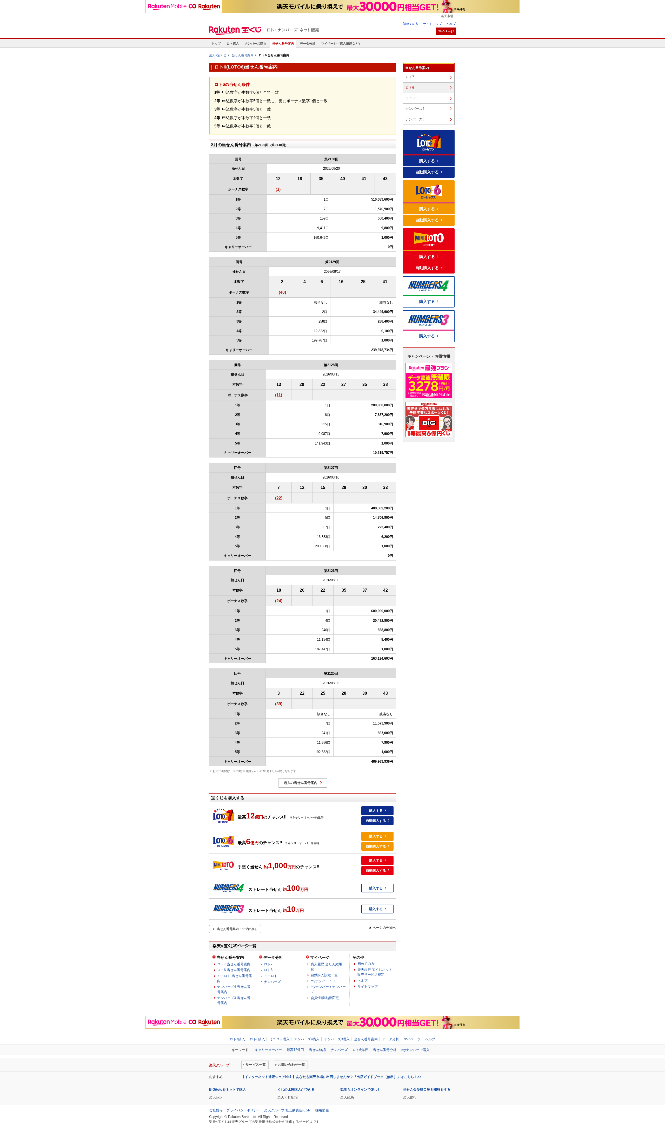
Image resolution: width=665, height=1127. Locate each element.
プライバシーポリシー (243, 1110)
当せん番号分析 (384, 1050)
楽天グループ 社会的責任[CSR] (287, 1110)
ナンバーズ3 (414, 119)
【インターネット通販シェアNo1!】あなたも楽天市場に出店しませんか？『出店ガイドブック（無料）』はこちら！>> (331, 1077)
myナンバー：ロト (325, 981)
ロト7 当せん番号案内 (233, 964)
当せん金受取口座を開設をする (426, 1089)
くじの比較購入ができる (296, 1089)
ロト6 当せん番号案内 (233, 970)
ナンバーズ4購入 (307, 1039)
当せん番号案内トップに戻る (237, 929)
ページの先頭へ (384, 928)
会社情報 (216, 1110)
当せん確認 (317, 1050)
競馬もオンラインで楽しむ (360, 1089)
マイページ (320, 957)
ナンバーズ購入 (256, 43)
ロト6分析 (360, 1050)
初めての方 (410, 24)
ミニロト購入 (279, 1039)
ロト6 (268, 970)
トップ (216, 43)
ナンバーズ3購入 (337, 1039)
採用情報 (322, 1110)
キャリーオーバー (268, 1050)
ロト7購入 (237, 1039)
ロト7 (268, 964)
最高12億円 (295, 1050)
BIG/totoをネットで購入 (227, 1089)
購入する (376, 810)
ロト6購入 (257, 1039)
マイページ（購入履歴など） (341, 43)
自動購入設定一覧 (324, 975)
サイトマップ (432, 24)
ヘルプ (451, 24)
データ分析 (307, 43)
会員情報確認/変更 (325, 998)
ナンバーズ (272, 982)
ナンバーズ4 (414, 109)
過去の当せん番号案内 (300, 783)
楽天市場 (447, 16)
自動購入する (376, 821)
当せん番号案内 (283, 43)
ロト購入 (233, 43)
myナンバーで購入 (415, 1050)
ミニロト (270, 976)
